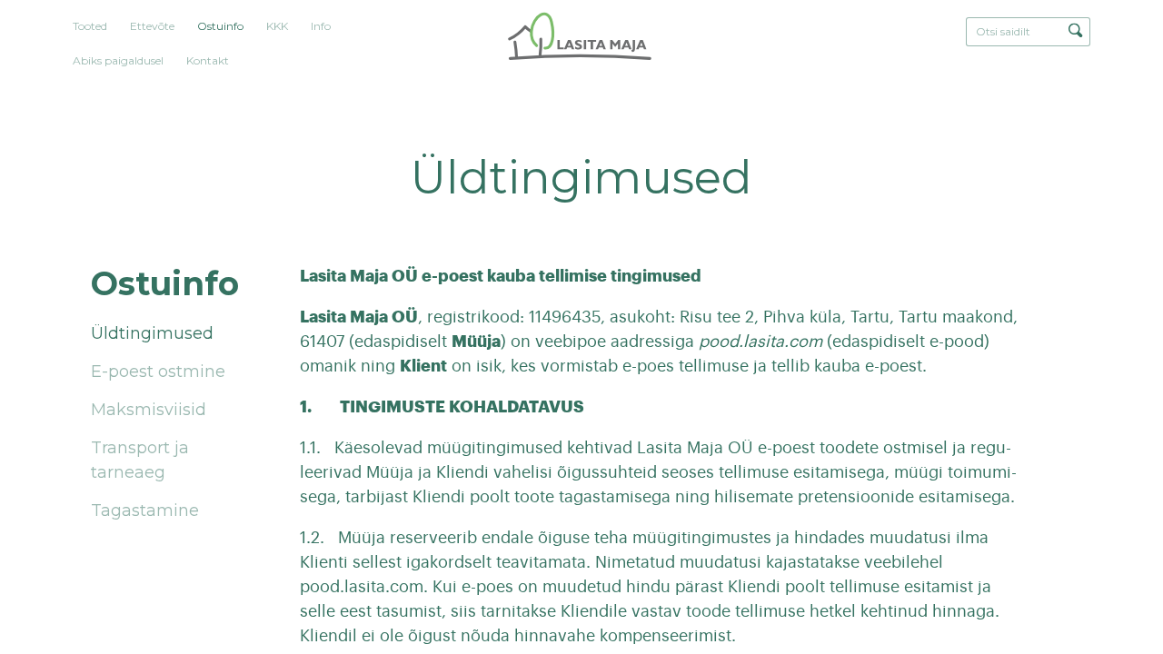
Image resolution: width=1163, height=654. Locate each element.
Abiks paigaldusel (118, 60)
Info (321, 26)
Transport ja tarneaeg (140, 460)
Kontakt (207, 60)
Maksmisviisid (148, 410)
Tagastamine (145, 510)
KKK (277, 26)
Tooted (90, 26)
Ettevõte (152, 26)
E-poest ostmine (158, 372)
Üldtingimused (152, 333)
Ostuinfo (220, 26)
